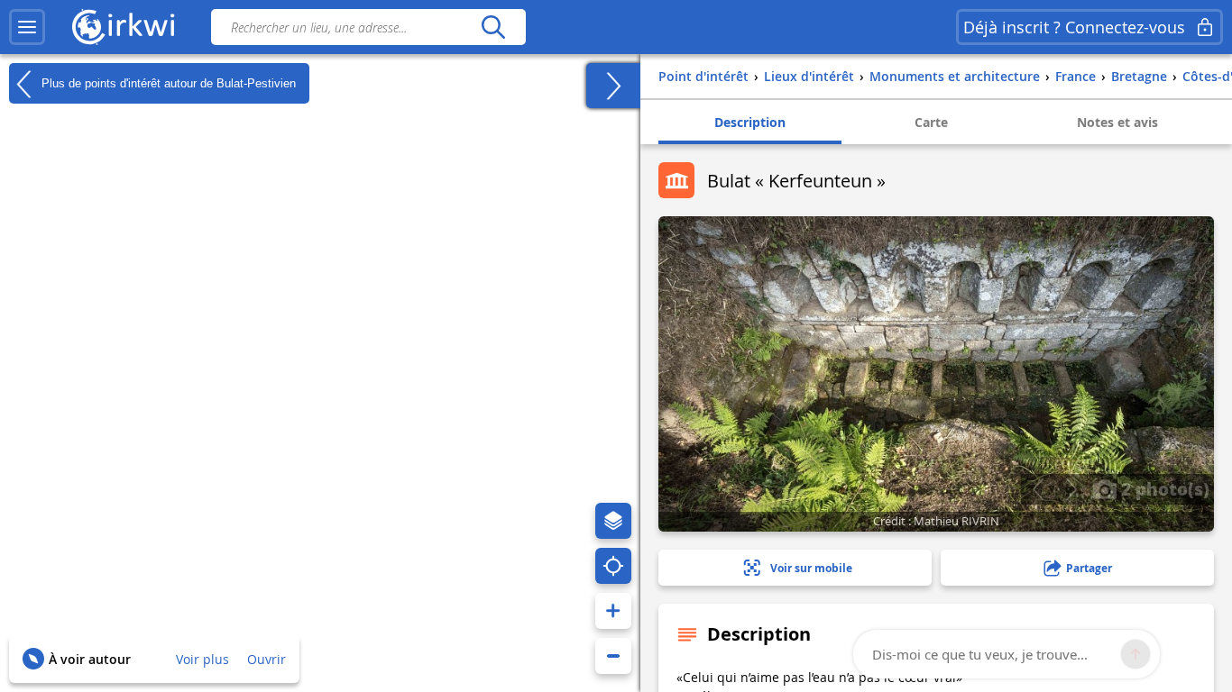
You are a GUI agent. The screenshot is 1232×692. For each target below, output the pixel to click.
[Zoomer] (613, 611)
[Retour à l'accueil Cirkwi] (123, 27)
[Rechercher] (493, 27)
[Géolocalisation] (613, 566)
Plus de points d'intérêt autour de (167, 82)
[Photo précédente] (1037, 489)
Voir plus (202, 659)
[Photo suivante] (1071, 489)
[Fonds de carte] (613, 521)
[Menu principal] (27, 27)
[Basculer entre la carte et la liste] (613, 85)
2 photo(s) (1163, 488)
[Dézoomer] (613, 656)
